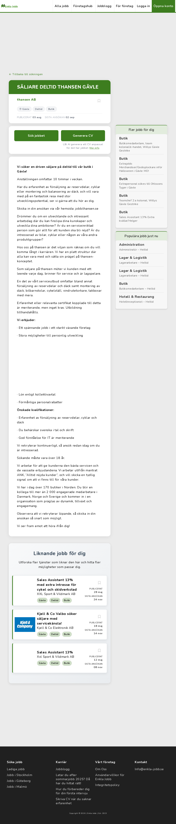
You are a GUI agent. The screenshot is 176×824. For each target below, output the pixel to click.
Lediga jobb (16, 769)
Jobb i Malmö (17, 787)
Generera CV (83, 136)
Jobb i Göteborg (19, 781)
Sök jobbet (36, 136)
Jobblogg (104, 6)
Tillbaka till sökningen (27, 74)
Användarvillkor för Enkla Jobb (109, 777)
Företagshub (83, 6)
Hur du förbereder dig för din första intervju (73, 791)
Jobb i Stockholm (19, 775)
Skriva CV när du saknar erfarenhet (73, 801)
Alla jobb (62, 6)
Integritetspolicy (107, 785)
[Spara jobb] (99, 100)
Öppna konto (163, 6)
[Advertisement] (88, 42)
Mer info (94, 148)
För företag (124, 6)
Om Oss (101, 769)
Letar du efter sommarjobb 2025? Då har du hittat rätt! (73, 779)
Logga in (143, 6)
